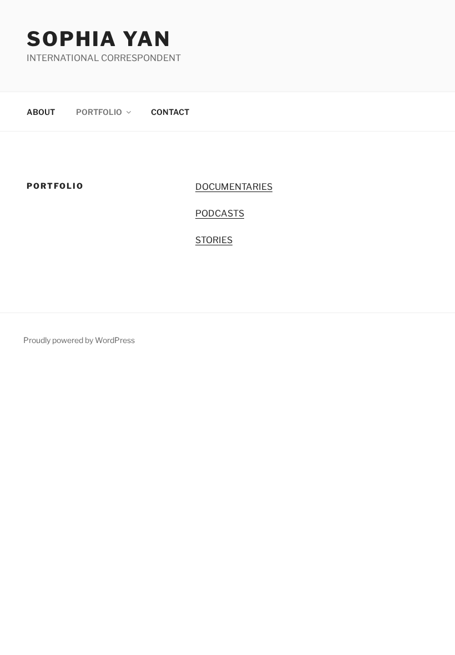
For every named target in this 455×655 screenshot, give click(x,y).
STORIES (213, 240)
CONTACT (170, 112)
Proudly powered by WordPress (79, 340)
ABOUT (41, 112)
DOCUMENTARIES (233, 187)
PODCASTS (219, 213)
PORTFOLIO (99, 112)
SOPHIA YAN (99, 39)
